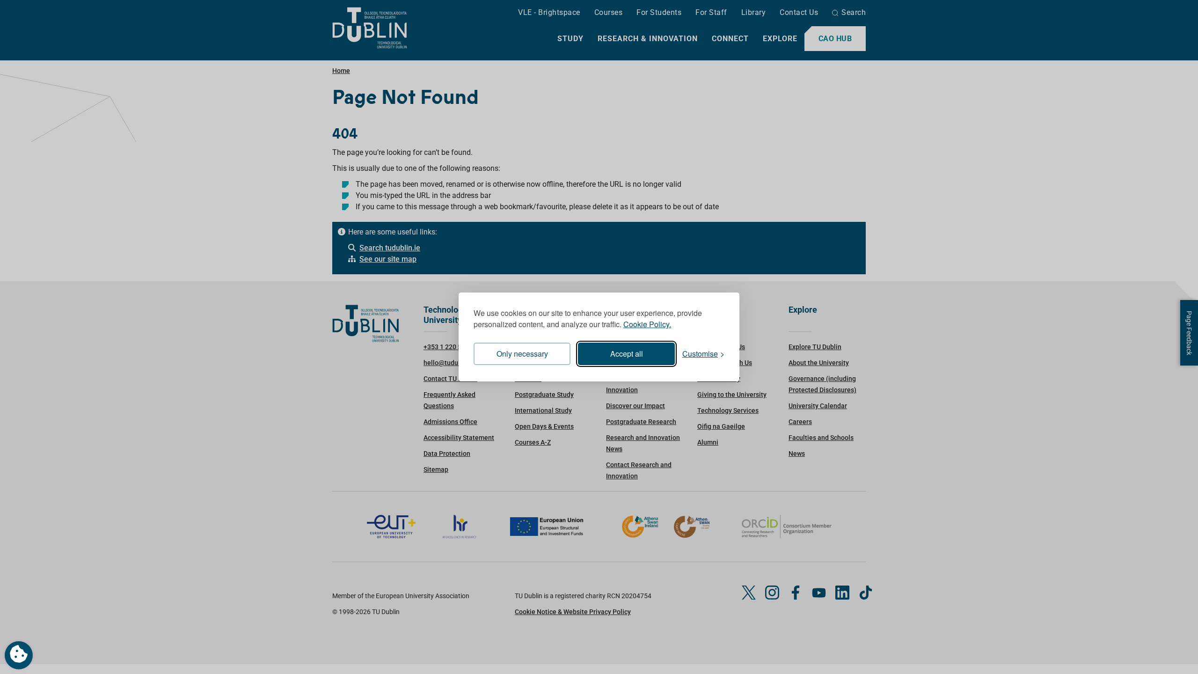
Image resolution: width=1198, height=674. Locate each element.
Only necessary (522, 353)
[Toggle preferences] (19, 655)
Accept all (626, 353)
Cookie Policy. (647, 324)
